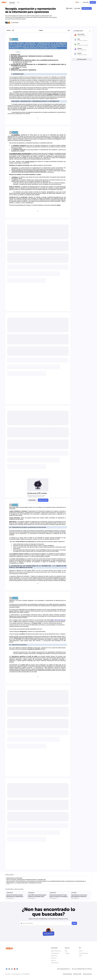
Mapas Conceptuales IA (56, 950)
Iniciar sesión (85, 2)
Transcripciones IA (55, 962)
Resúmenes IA (54, 955)
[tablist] (14, 2)
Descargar (78, 8)
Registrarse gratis (43, 500)
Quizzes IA (53, 960)
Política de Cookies (77, 974)
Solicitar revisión (82, 59)
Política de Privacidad (67, 974)
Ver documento (9, 898)
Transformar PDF (85, 8)
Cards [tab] (18, 2)
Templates (67, 953)
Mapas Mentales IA (55, 953)
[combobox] (78, 2)
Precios (80, 950)
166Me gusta (15, 22)
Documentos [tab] (12, 2)
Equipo (80, 955)
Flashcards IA (53, 958)
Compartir (70, 8)
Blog (66, 950)
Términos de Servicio (87, 974)
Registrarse (92, 2)
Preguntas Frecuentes (83, 953)
